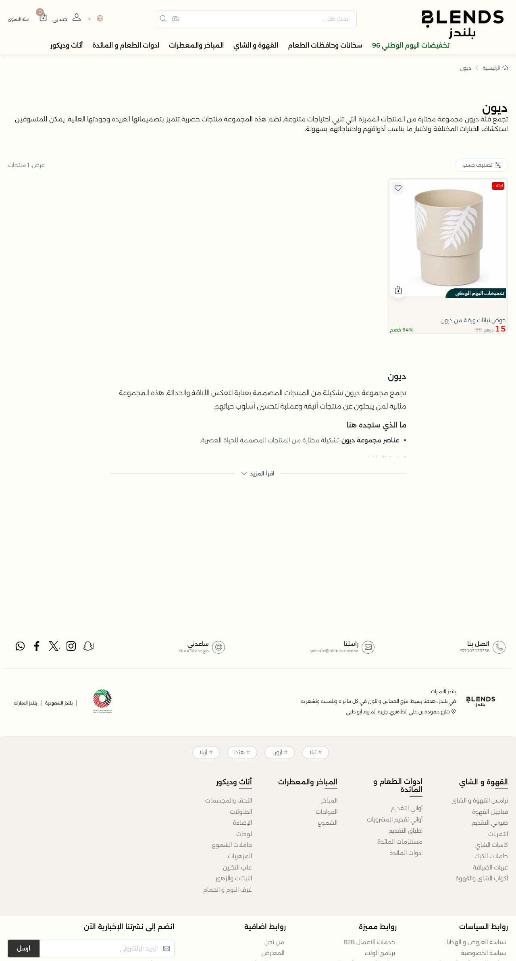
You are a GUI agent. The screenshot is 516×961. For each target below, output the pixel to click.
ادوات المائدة (405, 853)
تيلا (312, 752)
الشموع (327, 822)
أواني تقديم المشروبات (394, 819)
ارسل (23, 948)
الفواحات (326, 811)
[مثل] (397, 188)
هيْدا (239, 752)
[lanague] (94, 19)
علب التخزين (237, 867)
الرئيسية (491, 68)
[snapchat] (88, 648)
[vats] (102, 702)
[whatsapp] (20, 648)
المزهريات (240, 856)
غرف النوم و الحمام (227, 889)
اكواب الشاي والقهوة (482, 878)
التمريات (498, 834)
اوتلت (498, 185)
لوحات (244, 834)
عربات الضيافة (490, 867)
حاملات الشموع (232, 844)
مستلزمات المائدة (399, 841)
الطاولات (241, 811)
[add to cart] (398, 291)
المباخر (329, 800)
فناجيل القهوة (490, 811)
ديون (465, 68)
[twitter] (54, 648)
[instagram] (71, 648)
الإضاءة (242, 822)
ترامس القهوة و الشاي (480, 800)
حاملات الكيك (491, 856)
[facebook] (37, 648)
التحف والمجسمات (228, 800)
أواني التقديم (406, 808)
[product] (448, 238)
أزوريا (276, 752)
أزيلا (203, 752)
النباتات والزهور (234, 878)
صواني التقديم (490, 822)
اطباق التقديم (405, 830)
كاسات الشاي (491, 844)
